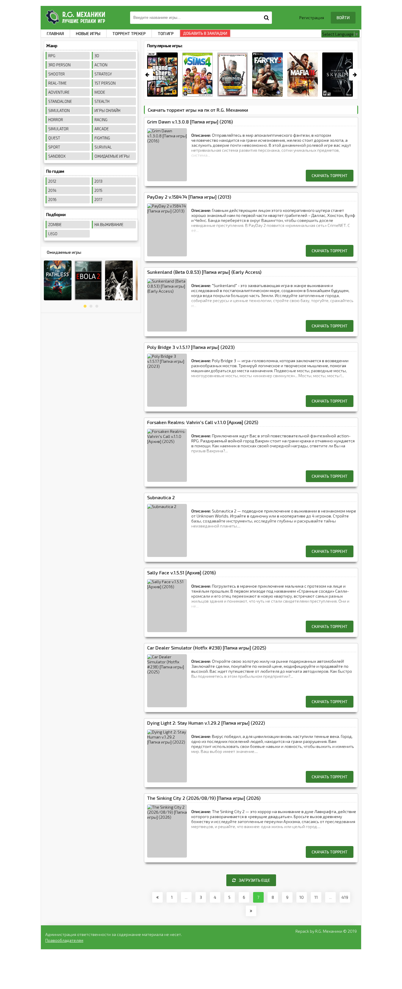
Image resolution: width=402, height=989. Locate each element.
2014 (52, 190)
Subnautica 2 (161, 497)
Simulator (58, 128)
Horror (55, 119)
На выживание (108, 224)
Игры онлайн (107, 110)
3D (96, 55)
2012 (52, 181)
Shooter (56, 74)
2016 (52, 199)
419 (344, 897)
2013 (98, 181)
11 (316, 897)
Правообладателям (64, 940)
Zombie (55, 224)
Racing (100, 119)
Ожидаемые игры (111, 156)
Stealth (101, 101)
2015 (98, 190)
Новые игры (88, 33)
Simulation (59, 110)
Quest (54, 138)
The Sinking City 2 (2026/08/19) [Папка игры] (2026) (203, 798)
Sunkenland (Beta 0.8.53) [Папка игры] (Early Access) (204, 272)
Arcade (101, 128)
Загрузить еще (254, 880)
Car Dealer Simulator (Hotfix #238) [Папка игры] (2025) (206, 647)
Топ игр (166, 33)
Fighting (102, 138)
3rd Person (59, 64)
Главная (55, 33)
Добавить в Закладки (205, 33)
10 (301, 897)
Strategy (103, 74)
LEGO (52, 233)
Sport (54, 147)
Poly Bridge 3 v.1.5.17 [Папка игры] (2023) (191, 347)
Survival (103, 147)
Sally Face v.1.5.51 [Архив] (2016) (181, 572)
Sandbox (57, 156)
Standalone (60, 101)
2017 (98, 199)
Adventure (58, 92)
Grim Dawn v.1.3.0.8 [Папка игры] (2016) (190, 121)
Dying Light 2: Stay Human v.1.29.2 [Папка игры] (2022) (206, 723)
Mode (99, 92)
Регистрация (311, 17)
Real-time (57, 83)
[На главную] (74, 16)
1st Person (105, 83)
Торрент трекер (129, 33)
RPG (51, 55)
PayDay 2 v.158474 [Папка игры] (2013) (189, 197)
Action (100, 64)
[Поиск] (266, 17)
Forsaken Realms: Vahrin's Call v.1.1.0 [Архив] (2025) (202, 422)
